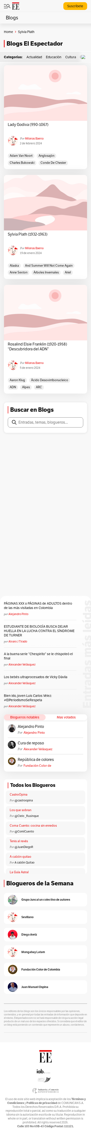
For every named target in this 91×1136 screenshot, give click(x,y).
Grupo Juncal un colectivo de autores (45, 899)
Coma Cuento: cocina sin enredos (33, 825)
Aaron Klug (17, 380)
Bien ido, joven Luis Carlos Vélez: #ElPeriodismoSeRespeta (28, 697)
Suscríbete (75, 6)
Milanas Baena (34, 138)
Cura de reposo (31, 743)
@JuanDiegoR (24, 847)
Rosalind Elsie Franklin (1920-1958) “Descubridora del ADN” (37, 347)
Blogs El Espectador (35, 43)
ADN (13, 387)
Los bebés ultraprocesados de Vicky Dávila (36, 677)
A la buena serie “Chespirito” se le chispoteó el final (38, 656)
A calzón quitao (20, 857)
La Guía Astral (19, 872)
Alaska (14, 265)
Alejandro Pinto (18, 614)
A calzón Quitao (24, 862)
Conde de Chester (53, 163)
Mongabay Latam (33, 952)
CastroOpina (18, 794)
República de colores (36, 759)
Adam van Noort (21, 156)
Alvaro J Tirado (17, 641)
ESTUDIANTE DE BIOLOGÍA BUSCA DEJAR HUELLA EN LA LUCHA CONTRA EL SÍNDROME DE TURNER (39, 630)
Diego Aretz (29, 934)
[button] (84, 57)
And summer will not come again (49, 265)
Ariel (68, 272)
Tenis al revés (19, 841)
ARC (39, 387)
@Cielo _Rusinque (27, 816)
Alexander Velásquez (21, 664)
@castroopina (24, 800)
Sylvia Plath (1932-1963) (28, 234)
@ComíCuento (24, 831)
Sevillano (27, 917)
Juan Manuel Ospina (34, 987)
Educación (53, 57)
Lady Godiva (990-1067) (28, 124)
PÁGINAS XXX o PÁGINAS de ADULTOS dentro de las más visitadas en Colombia (38, 605)
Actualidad (34, 57)
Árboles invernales (46, 272)
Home (8, 32)
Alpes (26, 387)
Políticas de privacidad (41, 1103)
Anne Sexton (18, 272)
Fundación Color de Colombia (37, 766)
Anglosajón (46, 156)
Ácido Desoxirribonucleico (49, 380)
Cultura (70, 57)
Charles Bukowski (22, 163)
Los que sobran (20, 810)
